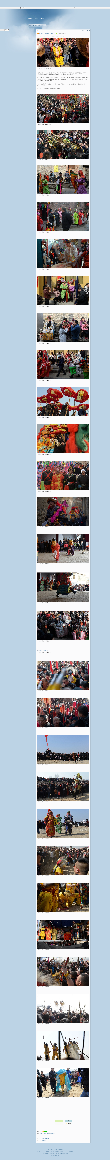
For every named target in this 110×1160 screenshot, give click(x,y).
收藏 (41, 1133)
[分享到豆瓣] (45, 1131)
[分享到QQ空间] (43, 1131)
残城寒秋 (44, 1140)
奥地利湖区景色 (45, 1138)
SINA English (66, 1151)
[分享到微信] (47, 1131)
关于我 (39, 25)
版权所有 (57, 1155)
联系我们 (52, 1151)
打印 (48, 1133)
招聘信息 (57, 1151)
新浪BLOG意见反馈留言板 (52, 1149)
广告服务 (48, 1151)
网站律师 (61, 1151)
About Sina (43, 1151)
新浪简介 (39, 1151)
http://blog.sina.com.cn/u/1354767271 (36, 18)
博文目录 (35, 25)
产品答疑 (71, 1151)
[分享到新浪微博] (41, 1131)
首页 (30, 25)
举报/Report (52, 1133)
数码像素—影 (61, 36)
